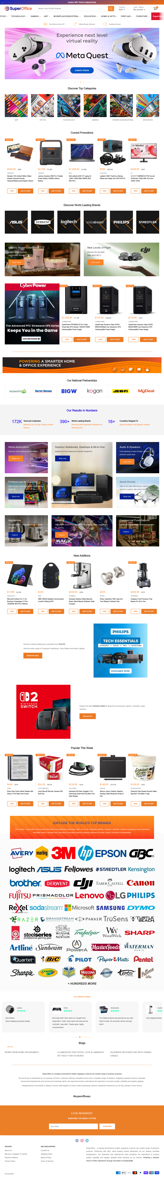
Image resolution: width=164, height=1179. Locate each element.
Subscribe (107, 1126)
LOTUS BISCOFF (43, 788)
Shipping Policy (46, 1154)
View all (10, 1047)
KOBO (9, 788)
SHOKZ (102, 596)
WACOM (102, 788)
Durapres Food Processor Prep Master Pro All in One (141, 600)
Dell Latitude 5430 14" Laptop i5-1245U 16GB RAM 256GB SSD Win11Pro (80, 178)
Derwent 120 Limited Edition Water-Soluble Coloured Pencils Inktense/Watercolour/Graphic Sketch (20, 178)
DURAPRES (134, 596)
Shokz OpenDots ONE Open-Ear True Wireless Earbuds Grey (111, 600)
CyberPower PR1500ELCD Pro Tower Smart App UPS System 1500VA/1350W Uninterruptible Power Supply (76, 327)
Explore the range (33, 655)
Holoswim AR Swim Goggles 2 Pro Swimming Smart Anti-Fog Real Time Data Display (82, 793)
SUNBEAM (72, 596)
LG (132, 173)
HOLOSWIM (72, 788)
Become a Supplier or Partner (16, 1154)
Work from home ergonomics (22, 1052)
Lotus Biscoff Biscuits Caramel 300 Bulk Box (50, 792)
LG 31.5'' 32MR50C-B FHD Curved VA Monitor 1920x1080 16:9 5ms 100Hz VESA (143, 178)
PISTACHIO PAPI (136, 788)
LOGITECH (103, 173)
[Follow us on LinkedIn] (87, 1140)
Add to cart (25, 191)
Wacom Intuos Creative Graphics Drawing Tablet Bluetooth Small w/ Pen (112, 793)
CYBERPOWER (66, 321)
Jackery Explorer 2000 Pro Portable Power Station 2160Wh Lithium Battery (50, 178)
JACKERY (41, 173)
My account (138, 10)
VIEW (12, 191)
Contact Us (45, 1150)
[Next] (159, 166)
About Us (8, 1150)
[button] (73, 1037)
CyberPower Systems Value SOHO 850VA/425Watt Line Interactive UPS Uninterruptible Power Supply (108, 327)
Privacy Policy (10, 1161)
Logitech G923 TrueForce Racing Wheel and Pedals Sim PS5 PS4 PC (112, 177)
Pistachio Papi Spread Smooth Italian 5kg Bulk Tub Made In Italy (144, 792)
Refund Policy (46, 1157)
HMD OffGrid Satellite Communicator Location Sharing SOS (51, 600)
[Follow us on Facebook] (77, 1140)
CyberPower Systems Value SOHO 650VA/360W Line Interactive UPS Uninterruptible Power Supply (140, 327)
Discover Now (87, 716)
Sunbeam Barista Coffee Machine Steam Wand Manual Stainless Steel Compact (81, 601)
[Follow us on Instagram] (82, 1140)
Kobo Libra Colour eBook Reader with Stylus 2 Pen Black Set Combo (20, 792)
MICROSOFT (11, 596)
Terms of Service (47, 1161)
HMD (39, 596)
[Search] (111, 8)
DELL (70, 173)
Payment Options (11, 1157)
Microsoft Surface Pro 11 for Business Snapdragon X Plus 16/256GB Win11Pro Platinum (17, 601)
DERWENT (10, 173)
